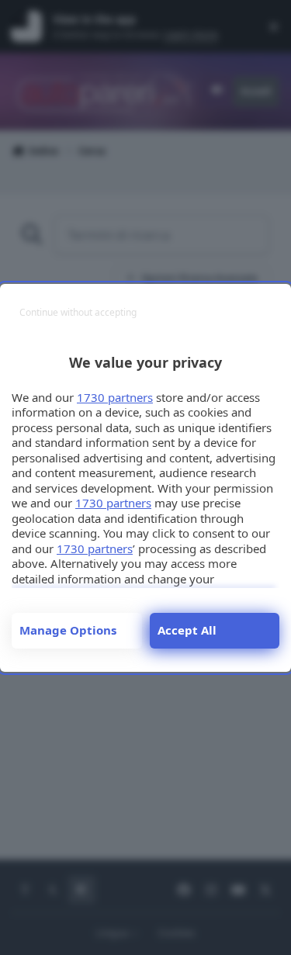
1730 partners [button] (115, 397)
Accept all (187, 630)
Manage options (67, 630)
